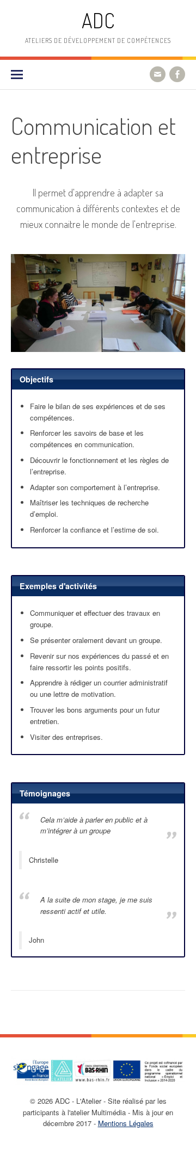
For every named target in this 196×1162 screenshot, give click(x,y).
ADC (98, 20)
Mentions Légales (126, 1123)
